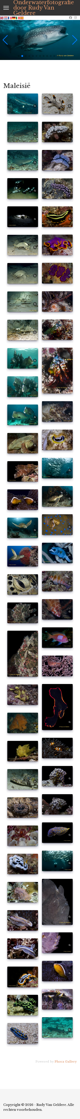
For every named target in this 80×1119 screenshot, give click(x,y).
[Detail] (35, 105)
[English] (2, 18)
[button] (19, 56)
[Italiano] (18, 18)
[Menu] (6, 7)
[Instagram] (75, 18)
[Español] (22, 18)
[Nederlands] (6, 18)
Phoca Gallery (66, 1061)
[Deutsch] (14, 18)
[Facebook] (70, 18)
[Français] (10, 18)
